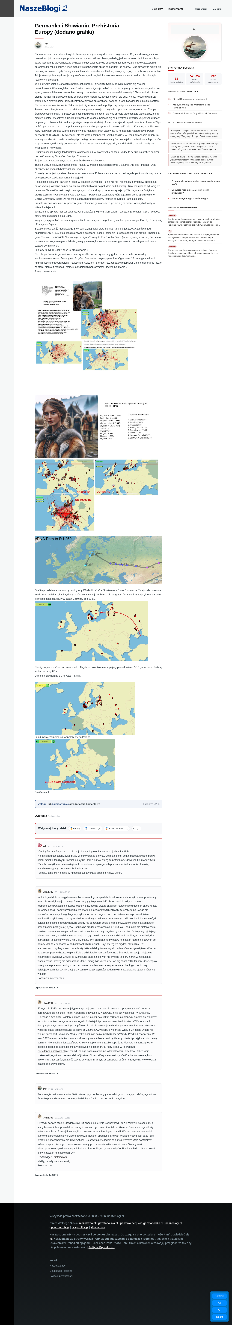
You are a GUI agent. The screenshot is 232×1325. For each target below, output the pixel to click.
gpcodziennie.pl (59, 1227)
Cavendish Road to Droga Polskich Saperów (195, 113)
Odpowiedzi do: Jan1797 (46, 988)
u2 (136, 828)
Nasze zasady (57, 1265)
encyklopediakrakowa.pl (51, 1051)
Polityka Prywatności (102, 1247)
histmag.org (60, 1157)
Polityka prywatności (61, 1276)
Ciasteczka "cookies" (61, 1271)
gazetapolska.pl (108, 1223)
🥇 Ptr (75, 828)
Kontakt (54, 1260)
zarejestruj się (60, 804)
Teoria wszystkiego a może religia (190, 198)
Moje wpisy (201, 9)
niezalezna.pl (87, 1223)
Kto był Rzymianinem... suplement (190, 99)
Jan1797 (48, 892)
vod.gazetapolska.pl (150, 1223)
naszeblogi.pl (173, 1223)
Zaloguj (217, 9)
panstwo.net (128, 1223)
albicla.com (98, 1227)
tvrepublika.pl (80, 1227)
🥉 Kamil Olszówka (116, 828)
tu (51, 1238)
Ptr (46, 43)
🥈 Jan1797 (92, 828)
